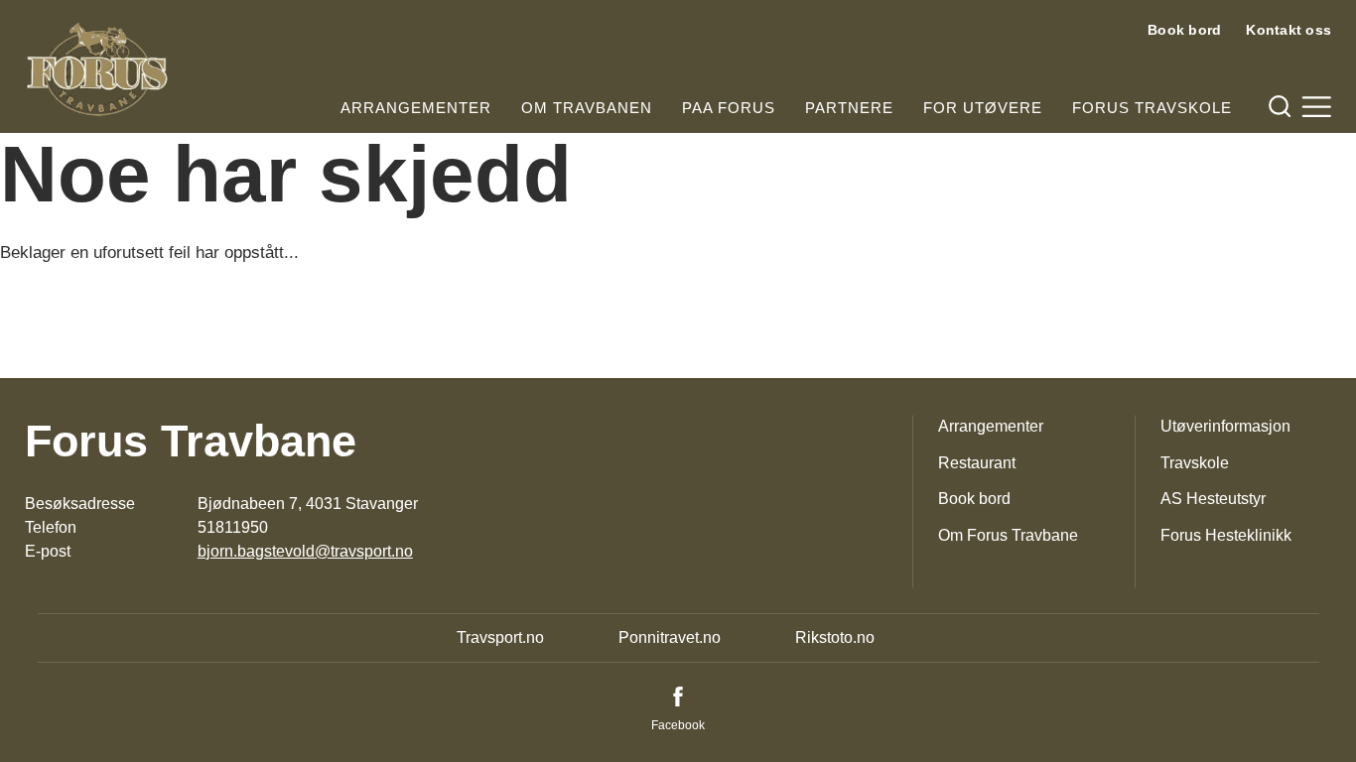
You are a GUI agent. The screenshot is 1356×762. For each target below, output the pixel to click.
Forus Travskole (1152, 107)
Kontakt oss (1288, 30)
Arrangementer (415, 107)
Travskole (1194, 462)
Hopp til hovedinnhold (74, 12)
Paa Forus (728, 107)
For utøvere (982, 107)
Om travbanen (586, 107)
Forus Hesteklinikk (1225, 535)
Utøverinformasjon (1225, 426)
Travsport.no (500, 637)
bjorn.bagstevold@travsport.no (305, 551)
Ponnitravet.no (669, 637)
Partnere (849, 107)
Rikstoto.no (835, 637)
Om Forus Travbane (1008, 535)
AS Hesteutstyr (1213, 498)
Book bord (1184, 30)
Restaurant (977, 462)
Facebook (678, 725)
